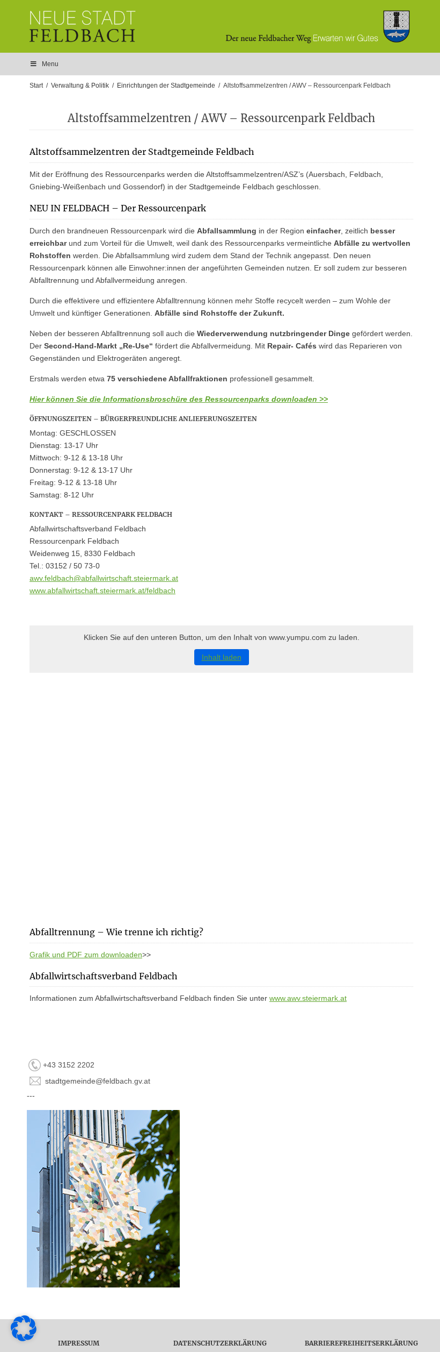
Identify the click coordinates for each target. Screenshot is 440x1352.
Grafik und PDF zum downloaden (86, 954)
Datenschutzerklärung (220, 1343)
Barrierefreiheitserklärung (361, 1343)
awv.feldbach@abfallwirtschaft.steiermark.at (104, 578)
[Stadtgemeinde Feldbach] (225, 26)
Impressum (78, 1343)
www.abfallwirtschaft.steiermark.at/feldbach (102, 590)
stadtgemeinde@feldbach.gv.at (97, 1081)
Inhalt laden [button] (221, 657)
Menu (50, 64)
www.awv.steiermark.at (308, 998)
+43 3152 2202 (68, 1065)
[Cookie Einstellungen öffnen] (23, 1338)
